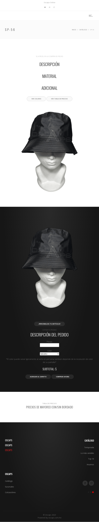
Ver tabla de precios (59, 99)
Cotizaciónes (10, 492)
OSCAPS (8, 440)
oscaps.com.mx (54, 517)
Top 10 (91, 459)
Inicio (74, 30)
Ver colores (36, 99)
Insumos (90, 464)
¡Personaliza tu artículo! (49, 324)
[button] (49, 193)
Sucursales (9, 486)
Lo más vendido (87, 453)
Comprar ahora (62, 377)
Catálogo (83, 30)
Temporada (89, 447)
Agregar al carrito (38, 377)
